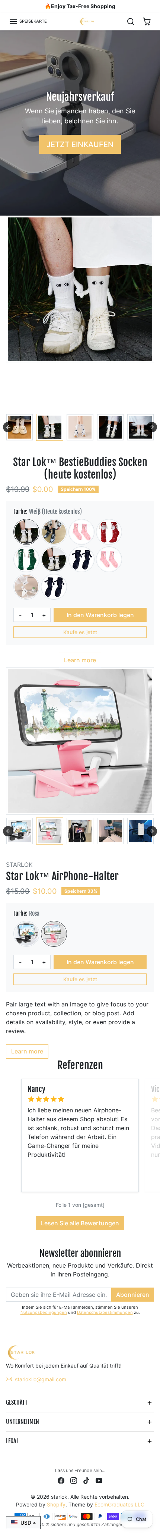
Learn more (80, 660)
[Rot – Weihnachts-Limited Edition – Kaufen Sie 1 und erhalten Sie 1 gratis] (109, 532)
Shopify (56, 1504)
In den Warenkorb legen (100, 615)
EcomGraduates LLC (119, 1504)
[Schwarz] (26, 934)
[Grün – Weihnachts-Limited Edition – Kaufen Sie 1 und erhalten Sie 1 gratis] (26, 559)
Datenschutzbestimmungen (105, 1312)
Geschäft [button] (17, 1402)
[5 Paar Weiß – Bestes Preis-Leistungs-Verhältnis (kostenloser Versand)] (26, 587)
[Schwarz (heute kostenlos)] (54, 532)
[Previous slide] (8, 427)
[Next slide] (152, 427)
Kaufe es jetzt (80, 632)
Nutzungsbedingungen (43, 1312)
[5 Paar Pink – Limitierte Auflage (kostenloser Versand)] (109, 559)
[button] (27, 21)
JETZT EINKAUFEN (80, 144)
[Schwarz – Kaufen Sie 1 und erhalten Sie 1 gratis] (81, 559)
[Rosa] (54, 934)
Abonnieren (132, 1294)
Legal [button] (12, 1441)
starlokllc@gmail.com (40, 1379)
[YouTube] (99, 1480)
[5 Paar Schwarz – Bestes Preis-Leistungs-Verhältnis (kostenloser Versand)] (54, 587)
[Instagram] (73, 1480)
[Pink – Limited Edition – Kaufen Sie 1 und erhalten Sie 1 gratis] (81, 532)
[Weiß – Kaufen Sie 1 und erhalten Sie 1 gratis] (54, 559)
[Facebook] (61, 1480)
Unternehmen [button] (22, 1421)
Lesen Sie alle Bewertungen (80, 1223)
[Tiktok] (86, 1480)
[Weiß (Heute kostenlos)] (26, 532)
